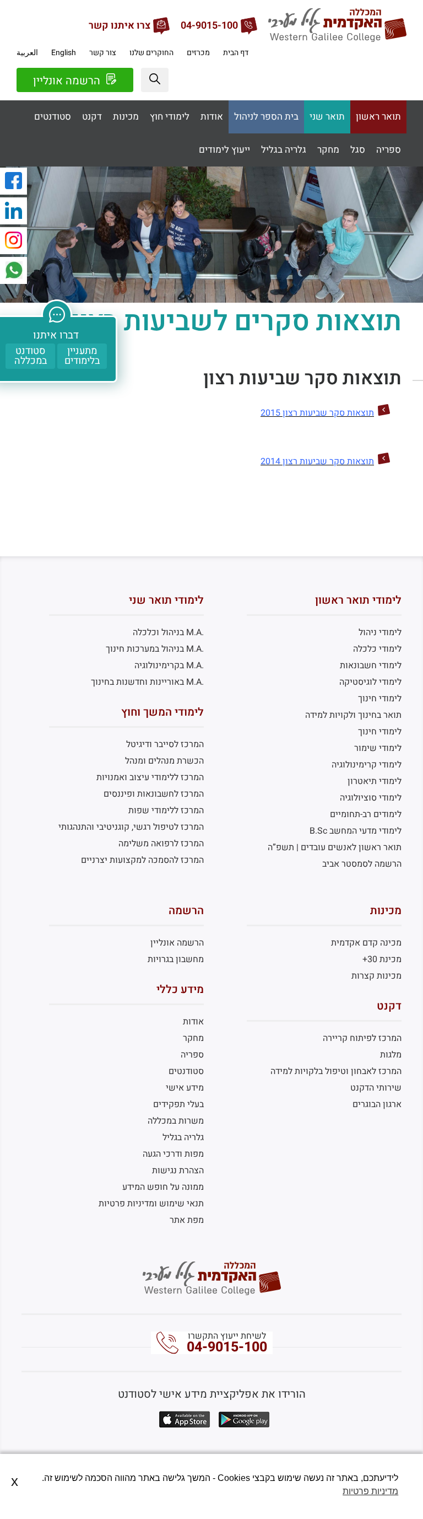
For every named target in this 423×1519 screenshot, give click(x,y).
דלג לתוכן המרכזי (211, 8)
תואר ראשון (378, 117)
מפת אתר (187, 1220)
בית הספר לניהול (266, 117)
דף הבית (235, 52)
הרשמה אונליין (68, 81)
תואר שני (327, 117)
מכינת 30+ (382, 959)
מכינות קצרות (376, 976)
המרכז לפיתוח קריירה (362, 1038)
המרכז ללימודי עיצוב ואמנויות (150, 777)
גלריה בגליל (283, 150)
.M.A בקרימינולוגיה (169, 665)
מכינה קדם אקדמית (366, 942)
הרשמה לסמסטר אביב (362, 864)
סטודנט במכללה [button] (30, 355)
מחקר (328, 150)
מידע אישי (185, 1087)
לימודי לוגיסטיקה (370, 682)
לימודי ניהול (380, 632)
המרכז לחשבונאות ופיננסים (154, 794)
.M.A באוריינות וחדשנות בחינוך (147, 682)
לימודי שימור (378, 748)
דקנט (92, 117)
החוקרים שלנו (151, 52)
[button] (155, 80)
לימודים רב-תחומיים (366, 814)
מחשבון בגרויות (176, 959)
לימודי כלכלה (377, 649)
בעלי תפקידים (178, 1104)
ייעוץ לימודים (224, 150)
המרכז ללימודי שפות (166, 810)
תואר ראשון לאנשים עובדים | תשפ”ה (335, 847)
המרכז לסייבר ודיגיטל (165, 744)
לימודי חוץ (169, 117)
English (63, 52)
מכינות (126, 117)
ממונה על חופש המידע (163, 1187)
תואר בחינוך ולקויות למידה (353, 715)
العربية (27, 52)
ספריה (388, 150)
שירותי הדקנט (376, 1087)
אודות (211, 117)
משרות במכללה (176, 1121)
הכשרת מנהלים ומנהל (164, 760)
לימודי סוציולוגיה (371, 797)
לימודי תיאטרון (375, 781)
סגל (357, 150)
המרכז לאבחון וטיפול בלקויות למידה (336, 1071)
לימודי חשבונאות (371, 665)
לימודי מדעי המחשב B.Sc (356, 831)
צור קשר (102, 52)
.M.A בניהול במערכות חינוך (155, 649)
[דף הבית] (337, 39)
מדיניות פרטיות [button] (370, 1491)
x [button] (14, 1481)
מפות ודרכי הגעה (173, 1154)
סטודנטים (52, 117)
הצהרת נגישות (178, 1170)
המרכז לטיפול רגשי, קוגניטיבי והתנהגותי (131, 827)
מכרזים (198, 52)
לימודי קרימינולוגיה (367, 764)
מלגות (391, 1054)
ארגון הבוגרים (377, 1104)
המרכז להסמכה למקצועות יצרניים (142, 860)
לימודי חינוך (380, 698)
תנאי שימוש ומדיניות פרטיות (151, 1203)
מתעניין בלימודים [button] (82, 355)
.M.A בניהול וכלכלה (168, 632)
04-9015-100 (227, 1347)
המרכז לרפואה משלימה (161, 843)
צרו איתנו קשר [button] (119, 26)
